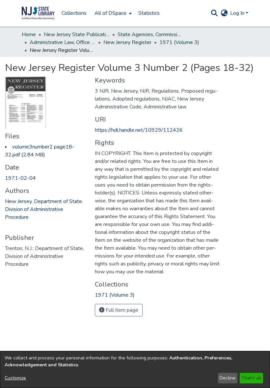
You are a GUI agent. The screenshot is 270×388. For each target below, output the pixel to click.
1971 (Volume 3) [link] (179, 42)
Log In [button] (238, 13)
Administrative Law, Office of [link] (62, 42)
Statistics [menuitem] (149, 13)
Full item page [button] (121, 310)
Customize (15, 378)
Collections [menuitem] (74, 13)
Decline (227, 378)
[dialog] (135, 369)
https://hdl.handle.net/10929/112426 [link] (139, 130)
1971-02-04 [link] (20, 178)
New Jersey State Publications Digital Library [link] (77, 34)
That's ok (251, 378)
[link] (115, 295)
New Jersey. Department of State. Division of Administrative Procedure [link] (44, 209)
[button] (38, 13)
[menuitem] (112, 13)
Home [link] (29, 34)
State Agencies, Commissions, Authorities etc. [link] (150, 34)
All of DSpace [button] (110, 13)
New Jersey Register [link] (127, 42)
